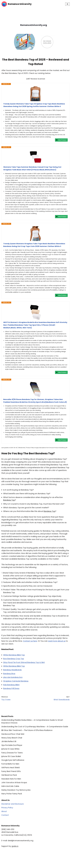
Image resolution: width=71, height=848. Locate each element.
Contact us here (30, 641)
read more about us (56, 641)
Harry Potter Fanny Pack (11, 793)
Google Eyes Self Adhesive (12, 760)
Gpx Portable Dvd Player (11, 745)
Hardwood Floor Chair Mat (12, 734)
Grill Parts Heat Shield (10, 767)
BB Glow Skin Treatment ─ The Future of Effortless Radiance (26, 730)
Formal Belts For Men (10, 764)
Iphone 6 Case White (10, 749)
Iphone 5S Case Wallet (11, 756)
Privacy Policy (7, 807)
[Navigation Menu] (67, 4)
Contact (5, 815)
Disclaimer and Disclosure (12, 804)
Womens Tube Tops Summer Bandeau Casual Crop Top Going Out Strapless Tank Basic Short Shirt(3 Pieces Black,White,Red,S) (32, 168)
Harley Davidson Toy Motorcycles (16, 790)
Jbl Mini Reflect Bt (8, 741)
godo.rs (15, 846)
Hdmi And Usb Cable (10, 786)
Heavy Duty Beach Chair (11, 738)
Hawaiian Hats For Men (11, 779)
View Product (62, 140)
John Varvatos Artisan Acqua (14, 782)
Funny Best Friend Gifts (11, 771)
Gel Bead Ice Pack (9, 775)
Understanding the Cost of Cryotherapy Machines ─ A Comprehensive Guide (34, 726)
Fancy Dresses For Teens (12, 752)
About (4, 811)
